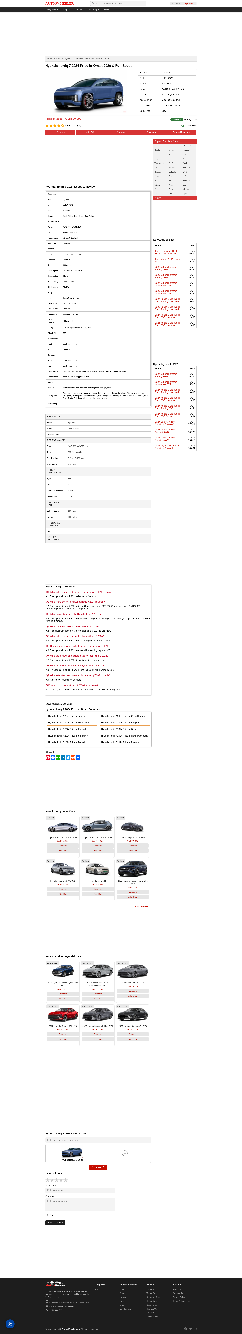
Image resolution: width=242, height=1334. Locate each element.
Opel (185, 194)
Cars (58, 59)
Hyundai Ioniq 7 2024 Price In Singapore (68, 736)
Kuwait (123, 1297)
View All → (159, 198)
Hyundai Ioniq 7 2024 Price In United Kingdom (124, 716)
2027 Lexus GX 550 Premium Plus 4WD (165, 423)
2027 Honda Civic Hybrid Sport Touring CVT (167, 407)
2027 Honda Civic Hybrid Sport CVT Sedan (167, 415)
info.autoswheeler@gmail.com (61, 1306)
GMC (185, 154)
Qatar (122, 1305)
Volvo (156, 167)
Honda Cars (151, 1301)
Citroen (157, 185)
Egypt (122, 1301)
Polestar (186, 180)
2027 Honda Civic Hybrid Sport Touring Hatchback (167, 300)
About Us (177, 1289)
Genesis (172, 176)
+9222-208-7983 (55, 1310)
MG (184, 176)
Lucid (185, 185)
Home (49, 59)
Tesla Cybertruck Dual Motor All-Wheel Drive (166, 252)
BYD (185, 172)
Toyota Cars (151, 1293)
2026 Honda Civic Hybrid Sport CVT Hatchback (167, 324)
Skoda (171, 180)
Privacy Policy (179, 1297)
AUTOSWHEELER (59, 3)
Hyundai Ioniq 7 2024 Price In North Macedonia (124, 736)
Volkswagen (159, 163)
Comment (50, 1196)
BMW (171, 163)
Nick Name (50, 1185)
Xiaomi (171, 185)
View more (140, 906)
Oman (122, 1293)
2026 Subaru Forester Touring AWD (166, 276)
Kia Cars (150, 1313)
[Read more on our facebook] (185, 1328)
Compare (66, 10)
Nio (155, 180)
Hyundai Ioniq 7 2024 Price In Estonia (120, 742)
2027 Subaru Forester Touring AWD (166, 268)
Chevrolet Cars (153, 1297)
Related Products (181, 132)
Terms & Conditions (181, 1301)
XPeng (186, 189)
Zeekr (171, 189)
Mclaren (157, 176)
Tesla (171, 159)
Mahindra (172, 172)
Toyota (171, 146)
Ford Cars (150, 1289)
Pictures (60, 132)
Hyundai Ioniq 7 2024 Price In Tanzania (67, 716)
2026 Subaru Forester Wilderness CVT (166, 292)
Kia (155, 154)
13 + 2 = (49, 1215)
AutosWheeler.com (71, 1329)
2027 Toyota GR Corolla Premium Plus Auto (167, 446)
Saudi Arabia (125, 1309)
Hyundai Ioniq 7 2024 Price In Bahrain (67, 742)
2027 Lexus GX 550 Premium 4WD (165, 439)
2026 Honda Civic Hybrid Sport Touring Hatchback (167, 308)
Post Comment (55, 1222)
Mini (170, 194)
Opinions (151, 132)
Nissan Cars (151, 1305)
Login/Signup (189, 3)
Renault (157, 172)
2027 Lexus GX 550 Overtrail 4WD (165, 431)
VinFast (172, 167)
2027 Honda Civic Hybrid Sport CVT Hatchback (167, 316)
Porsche (186, 167)
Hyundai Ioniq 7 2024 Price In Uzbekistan (68, 722)
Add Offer (90, 132)
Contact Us (178, 1293)
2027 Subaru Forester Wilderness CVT (166, 284)
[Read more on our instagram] (195, 1328)
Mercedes (187, 159)
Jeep (156, 159)
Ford (156, 146)
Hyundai (68, 59)
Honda (157, 150)
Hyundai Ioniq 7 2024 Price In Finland (67, 729)
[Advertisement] (121, 34)
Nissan (171, 150)
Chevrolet (187, 146)
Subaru (171, 154)
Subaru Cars (152, 1317)
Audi (185, 163)
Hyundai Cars (152, 1309)
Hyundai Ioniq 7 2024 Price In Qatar (119, 729)
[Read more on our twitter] (190, 1328)
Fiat (156, 189)
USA (122, 1289)
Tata (156, 194)
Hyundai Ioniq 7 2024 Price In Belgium (120, 722)
